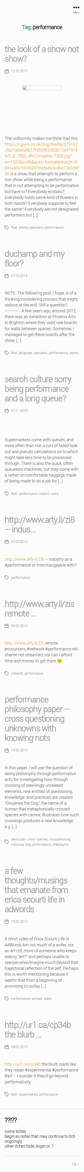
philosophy (60, 844)
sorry (54, 494)
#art (14, 227)
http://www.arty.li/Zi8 (24, 559)
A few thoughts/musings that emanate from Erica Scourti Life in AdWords (36, 890)
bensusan (18, 839)
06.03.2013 (19, 626)
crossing (17, 844)
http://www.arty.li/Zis (24, 643)
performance (54, 227)
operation (36, 227)
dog (28, 844)
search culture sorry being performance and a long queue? (38, 388)
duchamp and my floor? (34, 259)
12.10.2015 (19, 71)
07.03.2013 (19, 542)
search (44, 494)
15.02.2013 (19, 921)
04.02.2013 (19, 1047)
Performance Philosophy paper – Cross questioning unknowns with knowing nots (37, 719)
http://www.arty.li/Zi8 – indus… (39, 524)
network (17, 673)
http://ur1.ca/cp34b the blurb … (38, 1030)
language (25, 353)
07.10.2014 (19, 276)
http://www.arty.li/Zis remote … (39, 609)
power (73, 353)
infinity (23, 227)
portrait (37, 999)
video (47, 999)
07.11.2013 (19, 411)
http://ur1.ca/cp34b (23, 1064)
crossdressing (59, 839)
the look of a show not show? (42, 54)
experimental (28, 1094)
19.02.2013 (19, 750)
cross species (37, 839)
